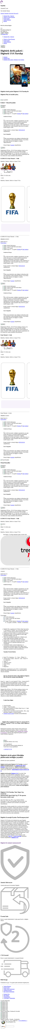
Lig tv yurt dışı (17, 836)
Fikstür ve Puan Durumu (9, 17)
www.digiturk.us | (23, 1020)
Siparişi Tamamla (5, 13)
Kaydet (6, 32)
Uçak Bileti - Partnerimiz (9, 998)
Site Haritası (6, 995)
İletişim (5, 21)
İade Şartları (25, 113)
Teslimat (19, 113)
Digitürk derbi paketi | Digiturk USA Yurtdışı (13, 59)
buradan (12, 145)
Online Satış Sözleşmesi (8, 989)
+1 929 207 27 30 (7, 749)
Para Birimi (3, 30)
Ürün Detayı (3, 243)
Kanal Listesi (6, 18)
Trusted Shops (6, 996)
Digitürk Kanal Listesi (8, 713)
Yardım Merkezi (7, 20)
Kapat (2, 32)
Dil (1, 31)
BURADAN (22, 130)
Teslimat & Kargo (7, 990)
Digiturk (5, 57)
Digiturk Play (6, 58)
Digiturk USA (14, 773)
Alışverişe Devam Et (13, 13)
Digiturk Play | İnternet (8, 16)
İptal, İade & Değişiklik (8, 991)
